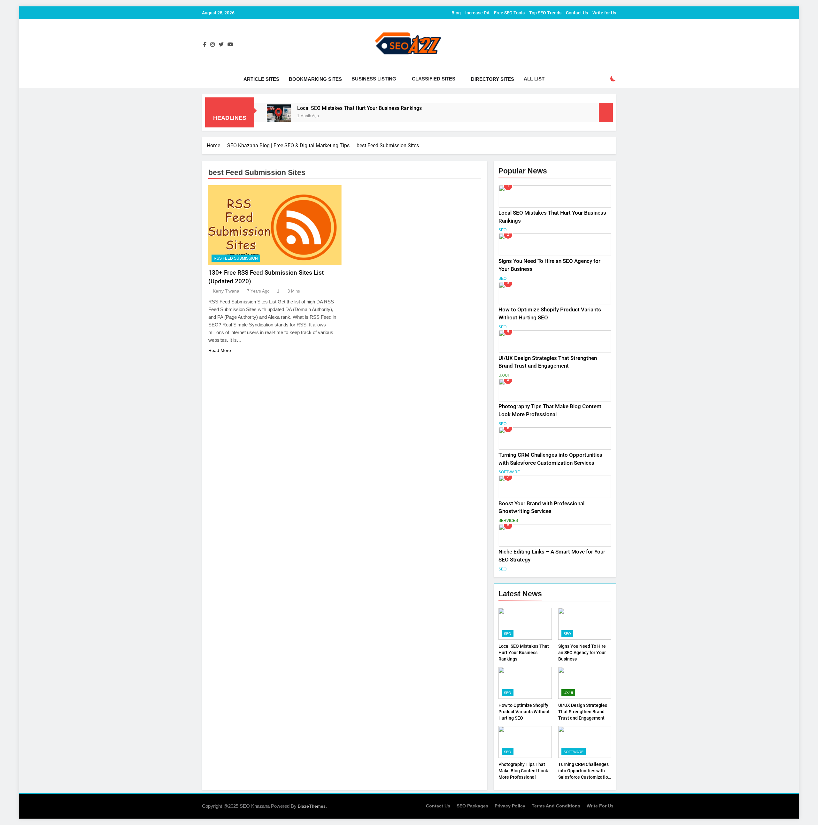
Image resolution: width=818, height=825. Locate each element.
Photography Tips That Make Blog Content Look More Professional (523, 771)
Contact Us (577, 12)
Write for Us (604, 12)
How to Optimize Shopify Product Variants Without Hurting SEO (524, 712)
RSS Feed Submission (236, 258)
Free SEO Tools (509, 12)
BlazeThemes (312, 806)
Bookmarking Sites (315, 79)
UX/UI (503, 375)
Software (509, 472)
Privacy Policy (510, 805)
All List (534, 78)
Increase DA (477, 12)
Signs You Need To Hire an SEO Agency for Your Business (582, 652)
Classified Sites (433, 78)
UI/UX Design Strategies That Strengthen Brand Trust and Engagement (582, 712)
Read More (219, 350)
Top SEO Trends (545, 12)
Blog (456, 12)
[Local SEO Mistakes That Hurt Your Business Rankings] (279, 116)
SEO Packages (472, 805)
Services (508, 520)
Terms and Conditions (556, 805)
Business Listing (373, 78)
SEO (502, 230)
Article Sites (261, 79)
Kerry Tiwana (226, 291)
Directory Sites (492, 79)
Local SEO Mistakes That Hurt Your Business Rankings (359, 108)
